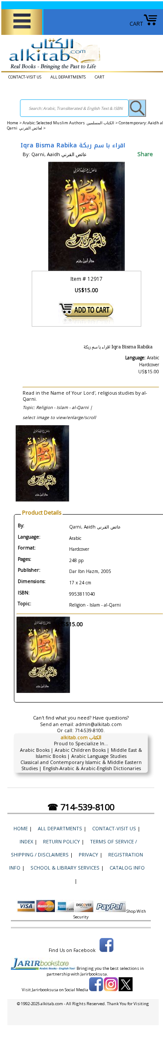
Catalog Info (127, 867)
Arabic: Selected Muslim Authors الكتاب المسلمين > (71, 123)
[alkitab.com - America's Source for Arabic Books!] (52, 70)
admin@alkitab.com (99, 724)
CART (136, 23)
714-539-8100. (90, 730)
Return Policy (61, 841)
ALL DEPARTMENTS (68, 77)
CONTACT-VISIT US (24, 77)
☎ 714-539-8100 (80, 807)
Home (12, 123)
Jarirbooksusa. (94, 974)
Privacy (88, 854)
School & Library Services (65, 867)
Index (26, 841)
